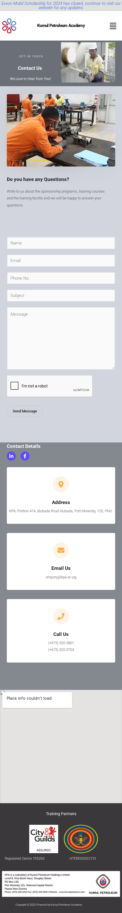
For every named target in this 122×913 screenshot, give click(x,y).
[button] (113, 26)
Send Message (25, 411)
